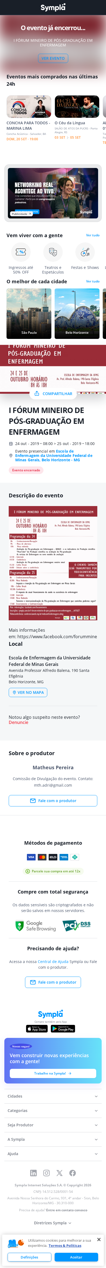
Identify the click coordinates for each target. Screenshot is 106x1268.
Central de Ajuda (53, 961)
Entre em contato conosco (66, 1210)
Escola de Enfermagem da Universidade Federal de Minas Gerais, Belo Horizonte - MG (53, 455)
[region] (53, 1250)
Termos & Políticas (65, 1245)
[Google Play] (63, 1028)
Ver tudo (92, 235)
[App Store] (37, 1028)
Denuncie (18, 722)
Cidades (15, 1096)
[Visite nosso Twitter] (59, 1173)
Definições (29, 1257)
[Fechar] (99, 1239)
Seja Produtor (20, 1124)
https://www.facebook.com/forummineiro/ (60, 637)
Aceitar (76, 1257)
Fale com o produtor (57, 800)
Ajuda (13, 1153)
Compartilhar (57, 393)
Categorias (17, 1110)
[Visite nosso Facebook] (72, 1173)
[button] (16, 1244)
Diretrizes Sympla (50, 1222)
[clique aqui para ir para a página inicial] (53, 7)
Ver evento (53, 58)
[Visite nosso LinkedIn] (33, 1173)
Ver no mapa (31, 692)
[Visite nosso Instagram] (46, 1173)
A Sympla (16, 1139)
